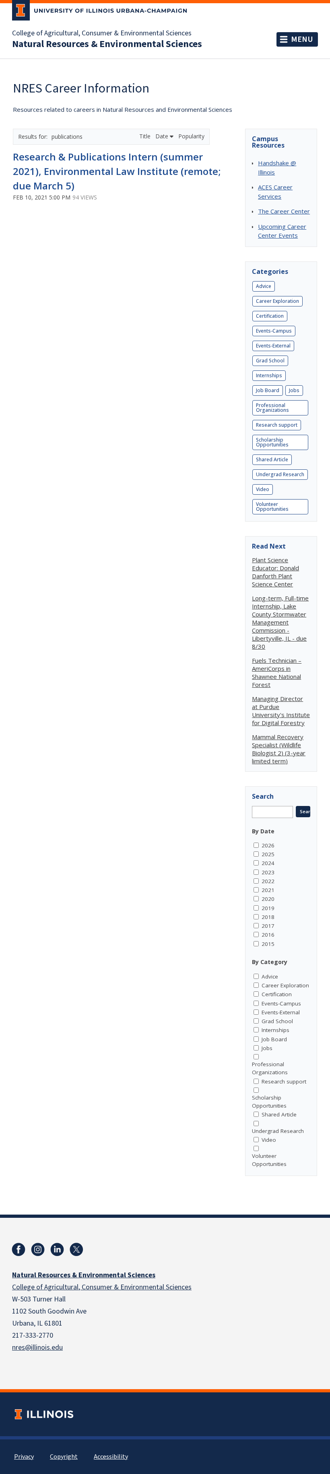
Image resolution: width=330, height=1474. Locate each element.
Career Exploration (277, 301)
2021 (268, 890)
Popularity (191, 136)
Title (145, 136)
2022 (268, 881)
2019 (268, 908)
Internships (269, 375)
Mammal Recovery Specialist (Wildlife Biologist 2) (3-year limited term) (278, 749)
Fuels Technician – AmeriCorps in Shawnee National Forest (276, 672)
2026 (268, 845)
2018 (268, 917)
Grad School (270, 360)
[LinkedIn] (57, 1249)
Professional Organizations (272, 407)
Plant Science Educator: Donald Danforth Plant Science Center (275, 572)
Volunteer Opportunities (272, 506)
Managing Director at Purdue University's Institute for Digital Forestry (281, 711)
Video (262, 489)
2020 (268, 898)
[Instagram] (38, 1249)
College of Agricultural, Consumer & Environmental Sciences (102, 33)
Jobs (294, 390)
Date (162, 136)
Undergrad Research (280, 474)
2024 (268, 863)
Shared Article (272, 459)
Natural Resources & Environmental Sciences (107, 44)
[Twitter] (76, 1249)
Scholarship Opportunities (272, 442)
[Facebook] (18, 1249)
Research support (276, 424)
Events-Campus (274, 330)
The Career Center (284, 211)
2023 (268, 872)
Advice (263, 286)
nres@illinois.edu (37, 1347)
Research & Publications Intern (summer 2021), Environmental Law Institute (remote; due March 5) (117, 171)
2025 (268, 854)
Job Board (267, 390)
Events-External (273, 345)
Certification (270, 315)
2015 (268, 944)
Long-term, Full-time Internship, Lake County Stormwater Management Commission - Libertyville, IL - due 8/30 (280, 622)
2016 (268, 934)
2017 (268, 925)
